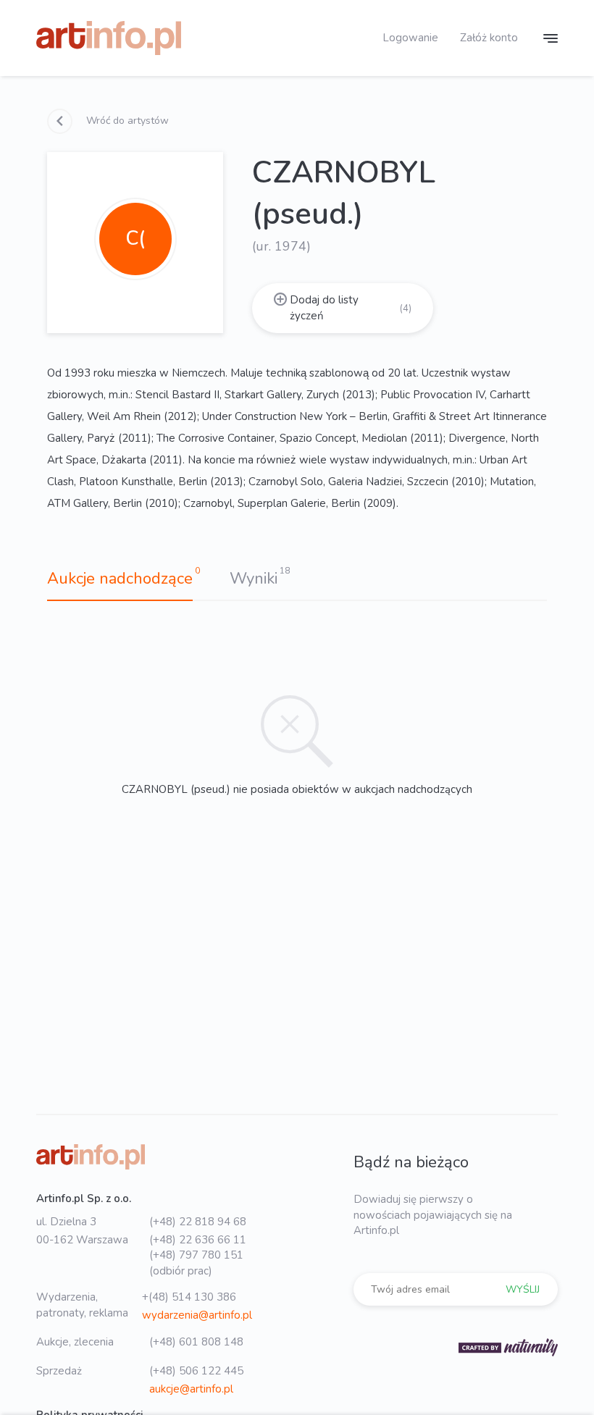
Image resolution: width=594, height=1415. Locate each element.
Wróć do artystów (126, 120)
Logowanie (410, 37)
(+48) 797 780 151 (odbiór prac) (196, 1262)
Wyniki (253, 578)
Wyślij (523, 1289)
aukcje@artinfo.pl (191, 1389)
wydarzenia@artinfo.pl (197, 1315)
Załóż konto (489, 37)
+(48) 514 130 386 (189, 1297)
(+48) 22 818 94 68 (197, 1221)
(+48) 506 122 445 (196, 1371)
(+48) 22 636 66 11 (197, 1240)
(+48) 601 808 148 (196, 1342)
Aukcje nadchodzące (120, 578)
